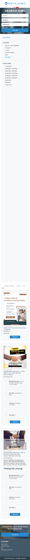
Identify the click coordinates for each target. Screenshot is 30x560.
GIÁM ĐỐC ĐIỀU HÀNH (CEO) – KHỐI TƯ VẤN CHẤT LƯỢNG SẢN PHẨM (14, 453)
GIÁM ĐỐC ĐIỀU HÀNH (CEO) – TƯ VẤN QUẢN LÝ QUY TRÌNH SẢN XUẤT (14, 372)
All (24, 285)
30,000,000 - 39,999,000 (11, 73)
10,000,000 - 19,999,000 (11, 68)
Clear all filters (6, 37)
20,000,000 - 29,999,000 (11, 71)
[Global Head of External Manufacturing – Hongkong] (15, 309)
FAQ (2, 548)
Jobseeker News (5, 546)
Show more (8, 57)
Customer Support (9, 52)
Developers (8, 48)
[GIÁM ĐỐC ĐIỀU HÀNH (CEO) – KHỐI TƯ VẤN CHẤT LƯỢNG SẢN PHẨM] (15, 440)
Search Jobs (4, 544)
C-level (7, 50)
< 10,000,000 (8, 66)
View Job (15, 337)
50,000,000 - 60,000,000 (11, 78)
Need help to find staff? (7, 549)
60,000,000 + (8, 80)
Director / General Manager (12, 45)
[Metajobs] (15, 3)
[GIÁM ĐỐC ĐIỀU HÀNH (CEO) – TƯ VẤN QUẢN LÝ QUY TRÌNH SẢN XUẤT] (15, 357)
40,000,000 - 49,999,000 (11, 75)
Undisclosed (8, 85)
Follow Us (15, 534)
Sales (6, 54)
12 (20, 285)
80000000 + (8, 82)
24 (22, 285)
